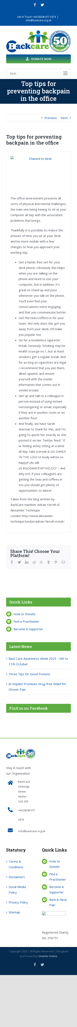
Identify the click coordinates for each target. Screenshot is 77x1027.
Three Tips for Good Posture (29, 674)
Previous (50, 118)
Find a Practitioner (26, 621)
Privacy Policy (18, 902)
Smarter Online (47, 956)
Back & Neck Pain (58, 902)
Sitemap (14, 912)
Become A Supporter (28, 629)
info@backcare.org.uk (38, 20)
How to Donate (25, 614)
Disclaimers (17, 877)
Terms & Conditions (16, 864)
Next (64, 118)
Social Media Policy (17, 889)
